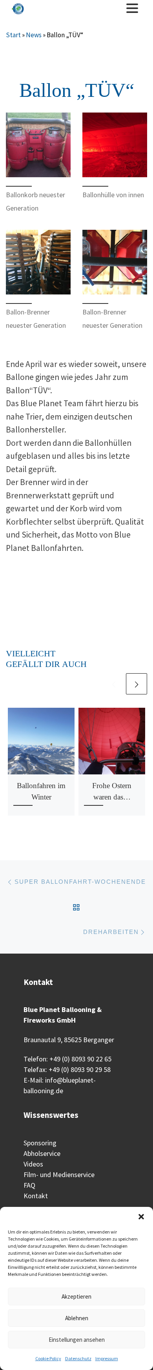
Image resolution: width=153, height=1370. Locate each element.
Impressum (106, 1358)
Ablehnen (76, 1318)
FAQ (29, 1185)
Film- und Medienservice (59, 1174)
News (34, 35)
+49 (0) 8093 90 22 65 (80, 1058)
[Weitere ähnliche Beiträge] (136, 683)
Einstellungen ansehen (77, 1339)
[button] (141, 1217)
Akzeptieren (76, 1296)
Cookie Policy (48, 1358)
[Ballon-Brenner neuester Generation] (38, 262)
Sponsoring (40, 1142)
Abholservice (42, 1153)
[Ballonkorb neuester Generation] (38, 145)
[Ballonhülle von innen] (114, 145)
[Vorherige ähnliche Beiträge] (113, 683)
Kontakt (36, 1195)
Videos (33, 1163)
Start (13, 35)
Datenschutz (78, 1358)
